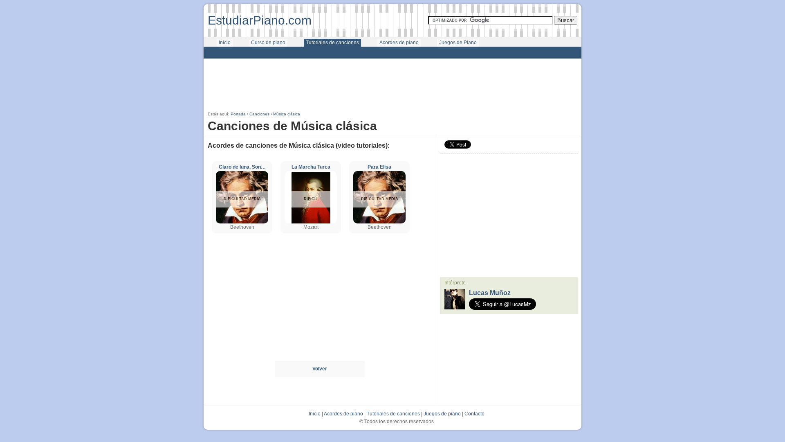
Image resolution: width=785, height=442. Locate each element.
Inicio (225, 42)
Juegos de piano (442, 414)
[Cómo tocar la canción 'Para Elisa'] (379, 222)
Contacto (474, 414)
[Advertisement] (392, 53)
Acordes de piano (399, 42)
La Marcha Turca (311, 167)
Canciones (259, 114)
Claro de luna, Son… (242, 167)
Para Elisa (379, 167)
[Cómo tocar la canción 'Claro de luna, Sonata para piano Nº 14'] (242, 222)
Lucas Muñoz (490, 292)
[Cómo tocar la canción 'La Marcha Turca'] (311, 222)
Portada (238, 114)
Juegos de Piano (458, 42)
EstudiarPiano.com (260, 20)
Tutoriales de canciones (332, 42)
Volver (319, 369)
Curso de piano (268, 42)
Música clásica (286, 114)
